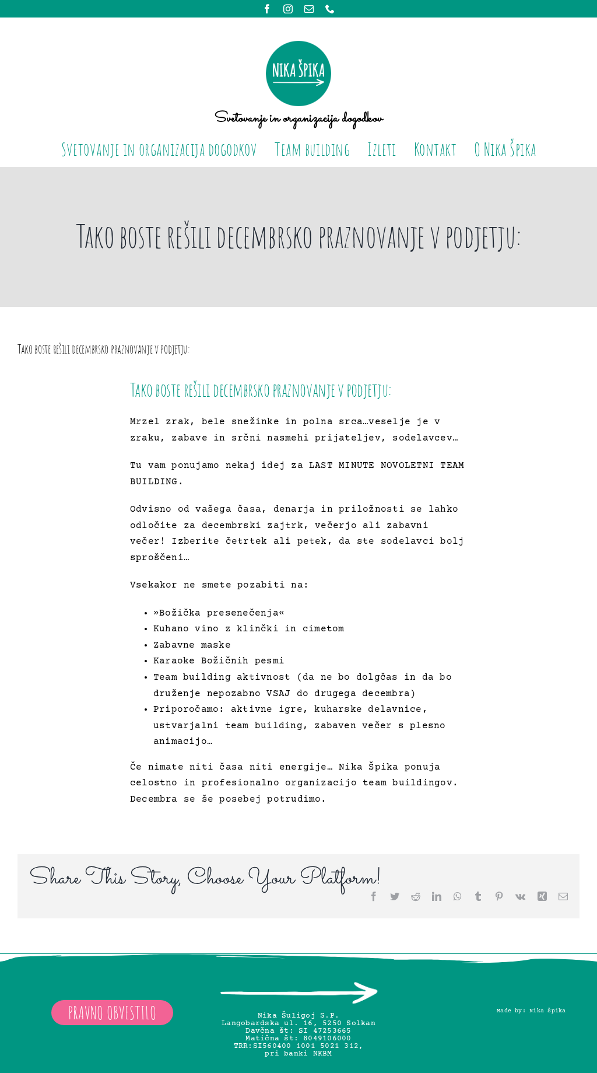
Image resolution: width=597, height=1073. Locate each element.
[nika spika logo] (298, 45)
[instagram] (288, 8)
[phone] (330, 8)
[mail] (309, 8)
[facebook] (267, 8)
